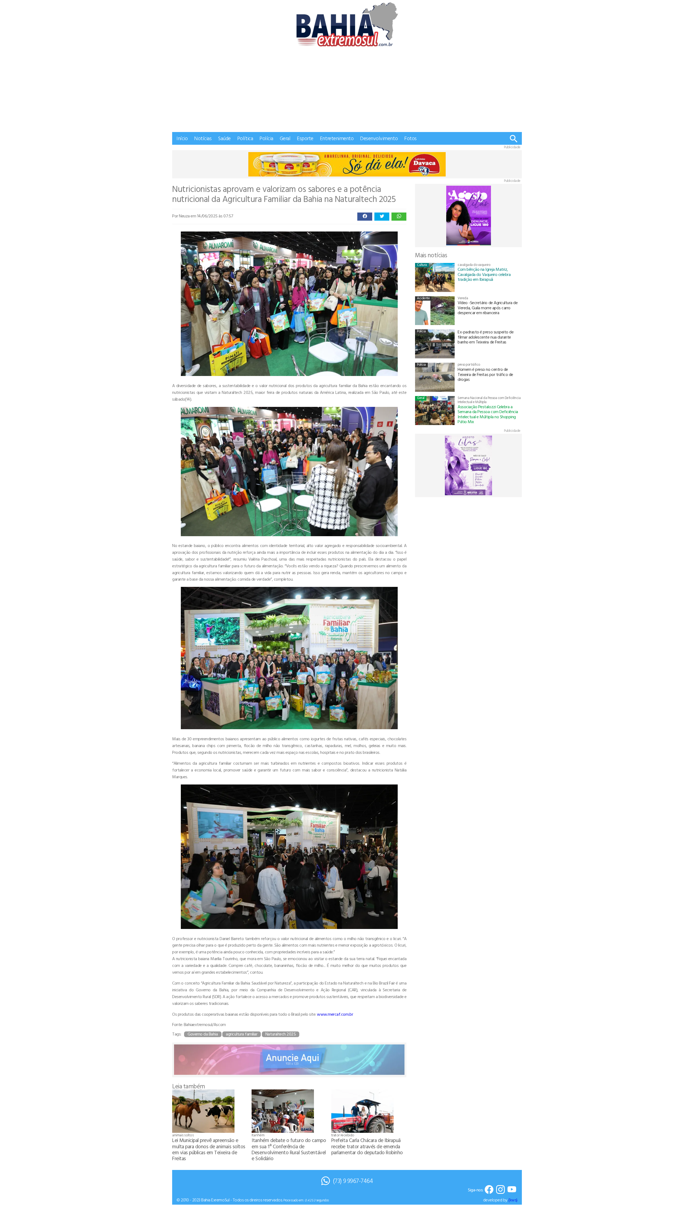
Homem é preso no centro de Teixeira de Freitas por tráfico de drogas (485, 374)
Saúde (224, 138)
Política (245, 138)
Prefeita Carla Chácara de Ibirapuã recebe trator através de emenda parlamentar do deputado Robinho (367, 1146)
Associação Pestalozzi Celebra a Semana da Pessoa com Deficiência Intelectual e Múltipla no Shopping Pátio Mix (488, 414)
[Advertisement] (347, 91)
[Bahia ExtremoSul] (347, 24)
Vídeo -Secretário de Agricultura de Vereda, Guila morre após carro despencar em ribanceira (488, 307)
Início (182, 138)
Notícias (202, 138)
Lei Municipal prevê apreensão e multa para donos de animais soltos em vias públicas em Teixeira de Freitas (208, 1149)
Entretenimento (337, 138)
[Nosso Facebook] (489, 1190)
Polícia (266, 138)
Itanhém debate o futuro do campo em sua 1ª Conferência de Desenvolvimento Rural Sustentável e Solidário (289, 1149)
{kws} (513, 1200)
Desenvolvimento (379, 138)
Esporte (305, 138)
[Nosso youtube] (511, 1190)
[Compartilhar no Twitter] (381, 217)
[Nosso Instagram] (500, 1190)
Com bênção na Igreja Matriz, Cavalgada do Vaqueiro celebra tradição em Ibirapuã (484, 274)
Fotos (410, 138)
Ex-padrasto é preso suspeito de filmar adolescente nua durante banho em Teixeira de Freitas (485, 337)
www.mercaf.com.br (335, 1014)
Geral (285, 138)
